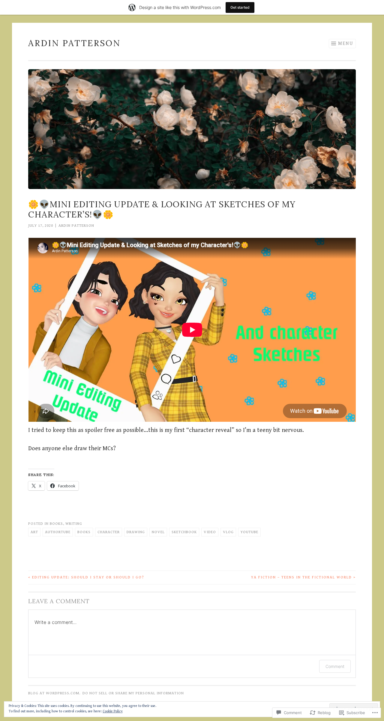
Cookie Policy (113, 711)
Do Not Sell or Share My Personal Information (133, 693)
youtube (249, 532)
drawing (136, 532)
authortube (57, 532)
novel (158, 532)
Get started (240, 7)
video (210, 532)
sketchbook (184, 532)
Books (56, 524)
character (109, 532)
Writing (73, 524)
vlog (228, 532)
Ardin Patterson (74, 43)
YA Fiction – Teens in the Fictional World (303, 577)
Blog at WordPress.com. (54, 693)
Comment (335, 666)
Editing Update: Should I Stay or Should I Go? (86, 577)
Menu (345, 43)
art (34, 532)
